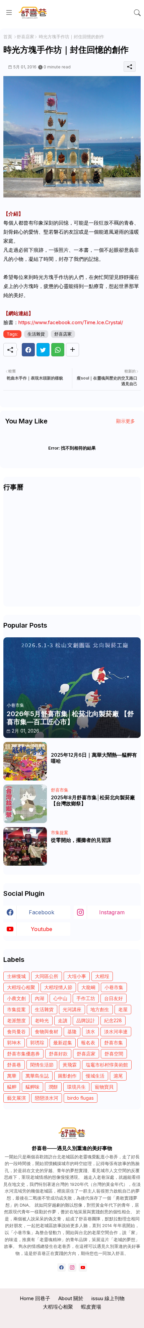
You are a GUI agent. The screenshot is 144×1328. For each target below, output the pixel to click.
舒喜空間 (113, 1053)
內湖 (39, 998)
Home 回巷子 (35, 1298)
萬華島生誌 (37, 1076)
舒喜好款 (58, 1053)
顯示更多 (125, 421)
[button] (137, 12)
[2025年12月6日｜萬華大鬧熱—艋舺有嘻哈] (25, 761)
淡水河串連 (116, 1031)
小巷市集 (113, 987)
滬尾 (118, 1076)
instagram (112, 912)
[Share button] (72, 349)
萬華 (11, 1076)
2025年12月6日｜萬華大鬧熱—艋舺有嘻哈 (94, 758)
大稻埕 (102, 976)
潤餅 (53, 1087)
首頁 (7, 36)
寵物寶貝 (104, 1087)
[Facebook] (28, 349)
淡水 (90, 1031)
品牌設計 (85, 1020)
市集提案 (16, 1009)
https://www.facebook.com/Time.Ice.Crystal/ (70, 322)
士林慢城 (16, 976)
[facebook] (61, 1267)
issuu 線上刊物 (108, 1298)
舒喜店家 (25, 36)
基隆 (72, 1031)
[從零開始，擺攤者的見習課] (25, 846)
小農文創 (16, 998)
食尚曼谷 (16, 1031)
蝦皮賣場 (91, 1307)
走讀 (62, 1020)
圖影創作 (67, 1076)
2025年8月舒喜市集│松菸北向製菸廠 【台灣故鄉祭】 (93, 801)
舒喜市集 (113, 1042)
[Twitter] (43, 349)
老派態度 (16, 1020)
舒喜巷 (14, 1064)
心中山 (60, 998)
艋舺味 (32, 1087)
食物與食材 (46, 1031)
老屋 (123, 1009)
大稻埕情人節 (58, 987)
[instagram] (72, 1267)
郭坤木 (14, 1042)
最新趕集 (62, 1042)
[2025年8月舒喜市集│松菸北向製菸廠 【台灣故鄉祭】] (25, 804)
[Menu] (9, 12)
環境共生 (76, 1087)
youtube (41, 929)
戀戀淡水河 (46, 1098)
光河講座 (72, 1009)
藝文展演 (16, 1098)
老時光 (42, 1020)
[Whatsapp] (57, 349)
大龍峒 (88, 987)
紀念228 (113, 1020)
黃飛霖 (70, 1064)
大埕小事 (76, 976)
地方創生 (99, 1009)
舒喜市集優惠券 (23, 1053)
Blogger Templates (72, 1318)
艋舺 (11, 1087)
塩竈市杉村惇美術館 (107, 1064)
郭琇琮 (37, 1042)
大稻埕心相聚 (21, 987)
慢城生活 (95, 1076)
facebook (41, 912)
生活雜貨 (36, 334)
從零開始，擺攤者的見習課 (81, 840)
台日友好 (113, 998)
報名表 (88, 1042)
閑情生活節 (42, 1064)
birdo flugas (80, 1098)
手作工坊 (85, 998)
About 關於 (70, 1298)
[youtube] (83, 1267)
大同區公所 (46, 976)
